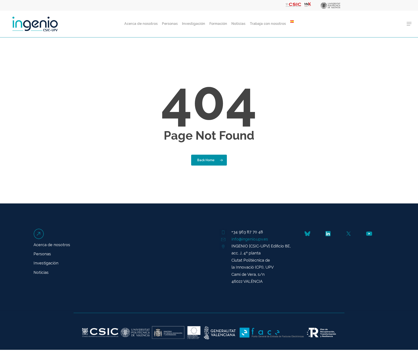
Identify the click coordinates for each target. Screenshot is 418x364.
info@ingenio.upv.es (249, 239)
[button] (409, 24)
